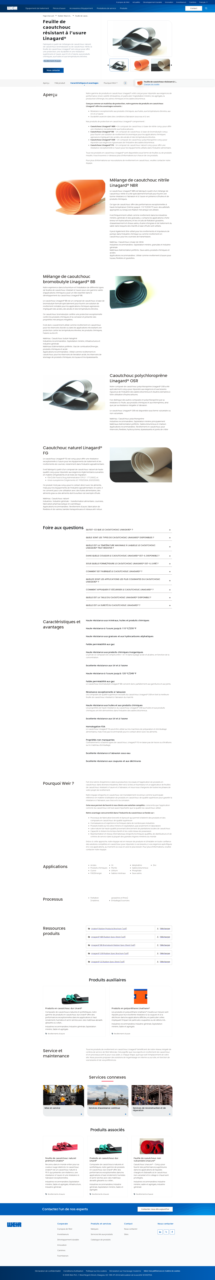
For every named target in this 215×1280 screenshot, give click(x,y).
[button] (207, 2)
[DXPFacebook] (172, 1231)
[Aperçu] (46, 80)
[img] (119, 65)
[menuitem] (122, 2)
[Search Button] (206, 8)
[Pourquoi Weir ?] (110, 80)
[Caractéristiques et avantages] (84, 80)
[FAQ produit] (60, 80)
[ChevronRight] (125, 83)
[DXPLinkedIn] (160, 1231)
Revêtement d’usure (52, 61)
